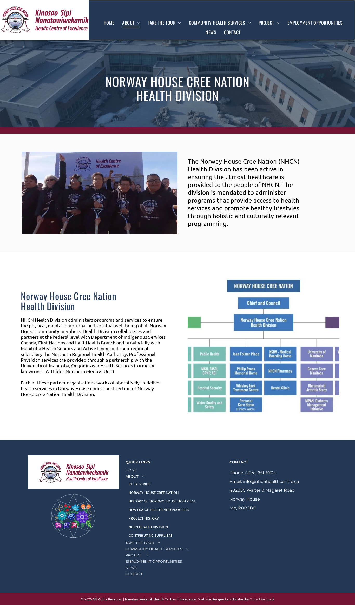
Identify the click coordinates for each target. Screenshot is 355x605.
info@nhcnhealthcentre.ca (271, 481)
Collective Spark (261, 599)
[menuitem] (109, 22)
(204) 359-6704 (260, 472)
